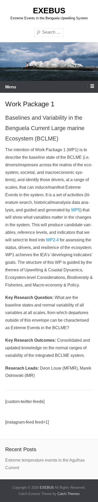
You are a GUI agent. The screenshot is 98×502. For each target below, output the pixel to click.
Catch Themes (68, 494)
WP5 (75, 210)
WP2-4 (53, 240)
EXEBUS (49, 10)
